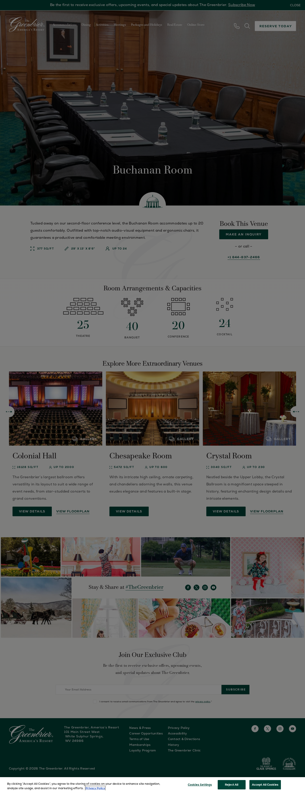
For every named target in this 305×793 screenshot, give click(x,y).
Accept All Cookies (265, 785)
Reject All (231, 785)
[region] (152, 785)
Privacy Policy (95, 788)
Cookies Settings (200, 785)
